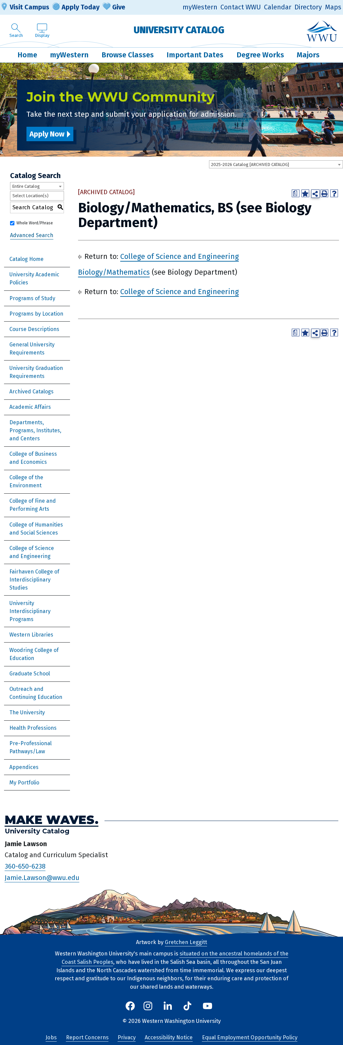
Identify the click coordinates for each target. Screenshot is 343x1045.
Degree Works (260, 54)
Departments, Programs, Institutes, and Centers (35, 430)
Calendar (277, 7)
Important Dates (194, 54)
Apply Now (46, 134)
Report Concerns (87, 1037)
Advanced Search (31, 235)
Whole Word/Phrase (34, 223)
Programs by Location (36, 314)
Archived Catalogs (31, 391)
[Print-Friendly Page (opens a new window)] (324, 193)
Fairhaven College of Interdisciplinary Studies (34, 579)
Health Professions (33, 728)
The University (27, 712)
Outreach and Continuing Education (35, 693)
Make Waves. (51, 819)
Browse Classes (127, 54)
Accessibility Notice (169, 1037)
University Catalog (179, 30)
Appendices (24, 767)
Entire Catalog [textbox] (26, 186)
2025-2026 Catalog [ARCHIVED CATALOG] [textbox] (250, 164)
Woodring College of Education (34, 654)
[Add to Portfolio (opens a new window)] (305, 193)
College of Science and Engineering (31, 552)
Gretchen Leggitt (186, 942)
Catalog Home (26, 259)
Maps (333, 7)
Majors (308, 54)
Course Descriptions (34, 329)
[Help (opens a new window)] (334, 193)
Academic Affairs (30, 407)
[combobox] (276, 164)
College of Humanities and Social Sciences (36, 528)
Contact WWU (240, 7)
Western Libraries (31, 634)
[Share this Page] (315, 193)
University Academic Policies (34, 278)
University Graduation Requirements (36, 372)
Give (118, 7)
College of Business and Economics (33, 458)
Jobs (51, 1037)
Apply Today (80, 7)
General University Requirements (32, 348)
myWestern (200, 7)
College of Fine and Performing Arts (32, 505)
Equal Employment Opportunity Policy (249, 1037)
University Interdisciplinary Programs (30, 611)
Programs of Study (32, 298)
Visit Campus (29, 7)
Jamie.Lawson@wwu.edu (42, 878)
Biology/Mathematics (114, 272)
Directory (308, 7)
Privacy (127, 1037)
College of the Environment (26, 481)
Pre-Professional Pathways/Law (30, 747)
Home (27, 54)
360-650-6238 (25, 866)
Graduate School (29, 673)
